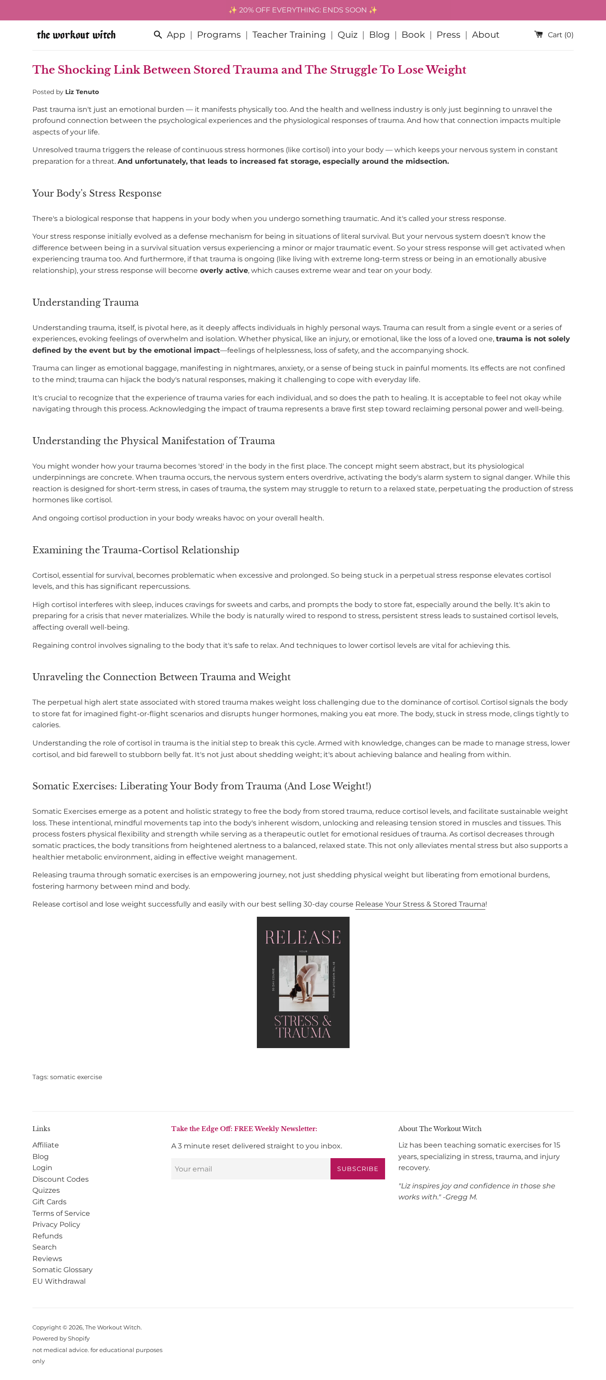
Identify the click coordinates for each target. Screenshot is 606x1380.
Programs (219, 34)
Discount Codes (60, 1179)
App (176, 34)
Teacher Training (289, 34)
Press (448, 34)
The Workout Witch (113, 1327)
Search (44, 1247)
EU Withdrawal (59, 1281)
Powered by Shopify (61, 1338)
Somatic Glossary (62, 1270)
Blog (379, 34)
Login (42, 1167)
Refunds (47, 1236)
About (486, 34)
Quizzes (46, 1190)
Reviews (47, 1258)
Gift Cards (49, 1202)
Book (413, 34)
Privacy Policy (56, 1224)
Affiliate (45, 1145)
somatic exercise (76, 1076)
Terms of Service (61, 1213)
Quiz (348, 34)
